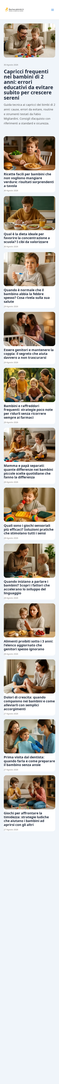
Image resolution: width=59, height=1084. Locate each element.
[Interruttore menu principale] (52, 10)
